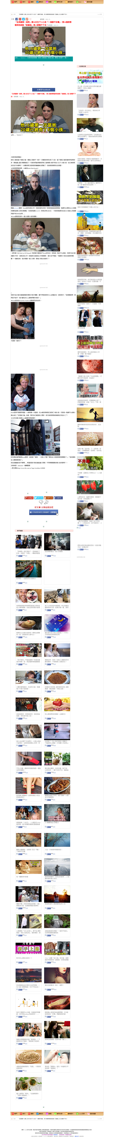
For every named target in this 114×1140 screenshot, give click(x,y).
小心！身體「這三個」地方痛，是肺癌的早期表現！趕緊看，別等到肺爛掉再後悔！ (56, 960)
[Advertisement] (57, 8)
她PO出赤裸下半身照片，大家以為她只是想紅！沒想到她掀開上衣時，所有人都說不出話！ (28, 743)
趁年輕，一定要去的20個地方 (26, 578)
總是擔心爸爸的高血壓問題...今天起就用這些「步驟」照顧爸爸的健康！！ (56, 1014)
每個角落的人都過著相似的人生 (55, 904)
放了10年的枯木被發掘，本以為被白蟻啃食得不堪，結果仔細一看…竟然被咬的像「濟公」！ (57, 607)
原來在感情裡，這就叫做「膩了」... (56, 1039)
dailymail (16, 208)
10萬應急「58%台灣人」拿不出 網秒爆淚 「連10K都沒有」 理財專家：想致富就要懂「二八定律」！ (28, 932)
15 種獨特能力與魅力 (52, 822)
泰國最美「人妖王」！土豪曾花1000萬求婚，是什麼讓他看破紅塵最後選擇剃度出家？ (28, 824)
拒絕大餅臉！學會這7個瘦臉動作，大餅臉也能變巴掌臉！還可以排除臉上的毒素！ (90, 160)
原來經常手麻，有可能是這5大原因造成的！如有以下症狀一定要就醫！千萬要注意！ (90, 281)
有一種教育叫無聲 (22, 877)
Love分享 (100, 14)
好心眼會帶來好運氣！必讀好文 (55, 714)
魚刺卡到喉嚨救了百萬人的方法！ (89, 207)
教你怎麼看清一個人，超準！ (54, 985)
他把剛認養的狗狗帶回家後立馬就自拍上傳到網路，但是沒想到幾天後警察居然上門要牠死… (28, 607)
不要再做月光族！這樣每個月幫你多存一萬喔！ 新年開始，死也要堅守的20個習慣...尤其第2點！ (90, 233)
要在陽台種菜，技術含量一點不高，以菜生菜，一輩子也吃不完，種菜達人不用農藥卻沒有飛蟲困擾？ (56, 770)
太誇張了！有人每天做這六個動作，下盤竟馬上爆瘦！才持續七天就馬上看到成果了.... (56, 743)
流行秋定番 (81, 328)
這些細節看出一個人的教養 (54, 551)
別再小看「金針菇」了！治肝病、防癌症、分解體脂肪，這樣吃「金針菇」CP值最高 (90, 450)
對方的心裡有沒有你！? (24, 958)
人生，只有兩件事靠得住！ (54, 850)
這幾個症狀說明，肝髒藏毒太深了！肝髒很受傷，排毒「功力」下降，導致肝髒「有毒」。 (89, 402)
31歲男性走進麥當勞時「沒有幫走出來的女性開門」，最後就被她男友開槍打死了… (90, 136)
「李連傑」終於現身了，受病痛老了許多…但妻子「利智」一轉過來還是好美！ (28, 553)
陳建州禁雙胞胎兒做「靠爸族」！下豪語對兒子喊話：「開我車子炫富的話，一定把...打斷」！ (28, 1041)
